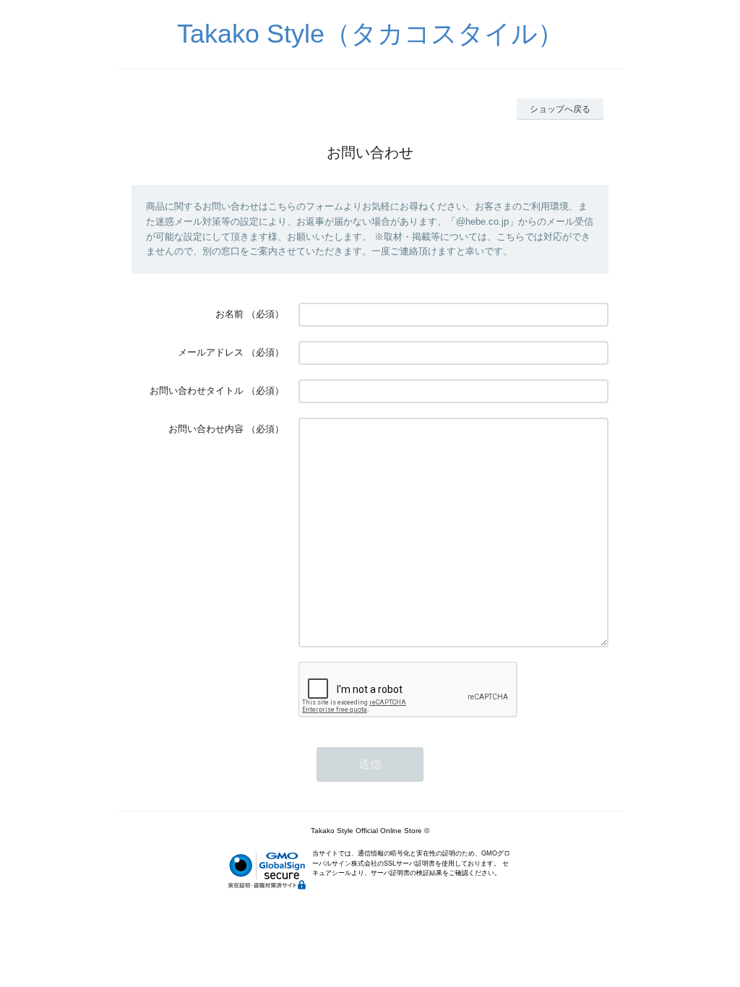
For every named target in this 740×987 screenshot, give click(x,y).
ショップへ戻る (560, 109)
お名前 (229, 314)
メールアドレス (211, 352)
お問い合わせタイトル (197, 390)
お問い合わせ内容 (206, 428)
